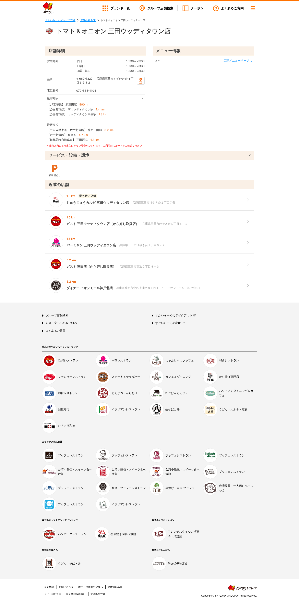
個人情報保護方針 (76, 594)
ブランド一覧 (120, 8)
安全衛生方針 (98, 594)
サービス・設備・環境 (69, 155)
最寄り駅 (52, 98)
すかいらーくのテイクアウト (173, 315)
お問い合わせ (66, 587)
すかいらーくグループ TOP (60, 20)
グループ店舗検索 (57, 315)
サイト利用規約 (52, 594)
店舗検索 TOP (88, 20)
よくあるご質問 (232, 8)
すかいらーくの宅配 (168, 323)
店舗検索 (160, 8)
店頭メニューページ (236, 60)
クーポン (197, 8)
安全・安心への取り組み (61, 323)
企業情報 (49, 587)
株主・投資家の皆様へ (90, 587)
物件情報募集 (115, 587)
